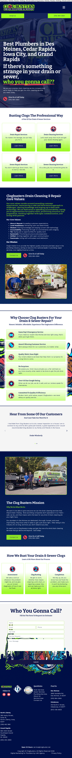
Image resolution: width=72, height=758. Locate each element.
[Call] (25, 255)
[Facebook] (4, 694)
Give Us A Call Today (16, 97)
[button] (5, 431)
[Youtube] (8, 694)
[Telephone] (5, 99)
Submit (36, 662)
